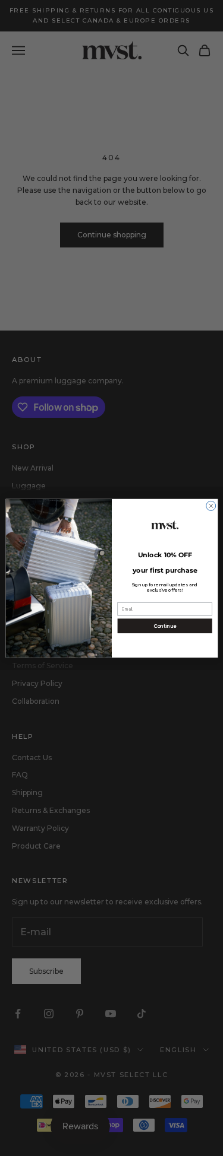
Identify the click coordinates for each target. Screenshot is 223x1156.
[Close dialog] (210, 505)
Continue (164, 625)
